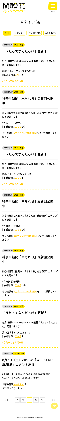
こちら (18, 75)
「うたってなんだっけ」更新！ (24, 51)
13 (42, 400)
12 (36, 400)
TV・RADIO (19, 353)
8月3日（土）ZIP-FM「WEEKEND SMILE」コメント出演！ (27, 362)
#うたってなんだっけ (12, 81)
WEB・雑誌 (18, 45)
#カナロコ (19, 133)
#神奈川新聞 (30, 133)
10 (23, 400)
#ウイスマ (18, 384)
